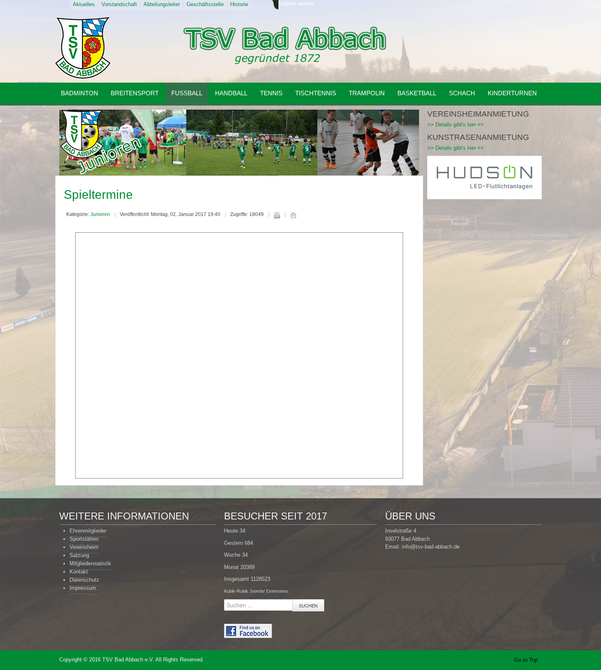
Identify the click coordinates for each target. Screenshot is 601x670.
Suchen (308, 605)
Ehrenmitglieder (88, 531)
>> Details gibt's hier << (455, 124)
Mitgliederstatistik (90, 563)
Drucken (277, 215)
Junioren (100, 214)
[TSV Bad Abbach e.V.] (82, 48)
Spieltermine (98, 194)
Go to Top (526, 660)
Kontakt (79, 572)
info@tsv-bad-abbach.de (431, 547)
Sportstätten (84, 539)
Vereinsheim (84, 547)
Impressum (83, 588)
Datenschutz (84, 580)
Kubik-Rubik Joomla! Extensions (256, 591)
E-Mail (293, 215)
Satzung (79, 555)
